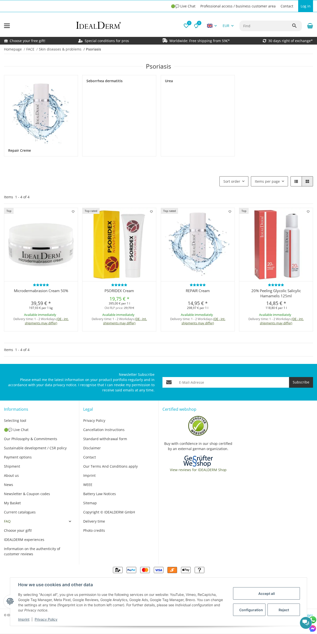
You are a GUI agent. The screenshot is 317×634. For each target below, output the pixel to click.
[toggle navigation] (7, 26)
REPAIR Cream (198, 290)
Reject (284, 610)
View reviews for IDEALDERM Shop (198, 469)
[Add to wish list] (73, 211)
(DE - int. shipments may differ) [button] (47, 321)
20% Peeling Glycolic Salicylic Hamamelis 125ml (276, 293)
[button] (186, 26)
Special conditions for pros (106, 40)
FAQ (7, 521)
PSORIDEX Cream (119, 290)
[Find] (296, 26)
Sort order (231, 181)
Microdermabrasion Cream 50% (41, 290)
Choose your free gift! (27, 40)
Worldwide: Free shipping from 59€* (199, 40)
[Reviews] (41, 284)
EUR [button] (226, 25)
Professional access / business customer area (238, 6)
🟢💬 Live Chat (183, 6)
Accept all (266, 593)
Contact (287, 6)
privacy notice (64, 384)
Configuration (251, 610)
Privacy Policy (46, 619)
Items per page (267, 181)
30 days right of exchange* (290, 40)
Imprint (23, 619)
